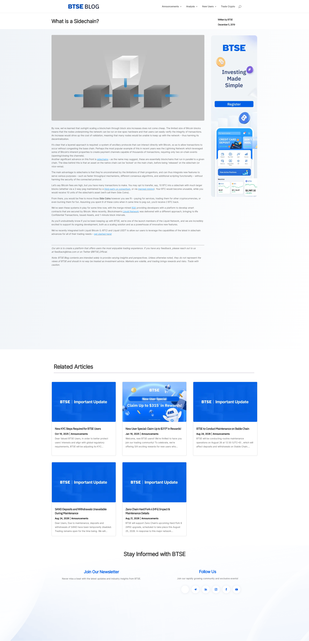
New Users (208, 6)
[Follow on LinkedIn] (206, 589)
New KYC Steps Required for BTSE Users (78, 428)
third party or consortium (117, 189)
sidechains (102, 159)
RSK (134, 207)
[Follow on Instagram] (216, 589)
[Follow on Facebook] (226, 589)
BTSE (230, 19)
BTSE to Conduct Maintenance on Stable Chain (222, 428)
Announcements (170, 6)
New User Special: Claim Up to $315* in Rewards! (153, 428)
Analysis (190, 6)
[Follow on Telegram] (195, 589)
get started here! (103, 234)
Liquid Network (131, 211)
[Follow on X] (185, 589)
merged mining (146, 189)
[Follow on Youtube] (236, 589)
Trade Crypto (228, 6)
